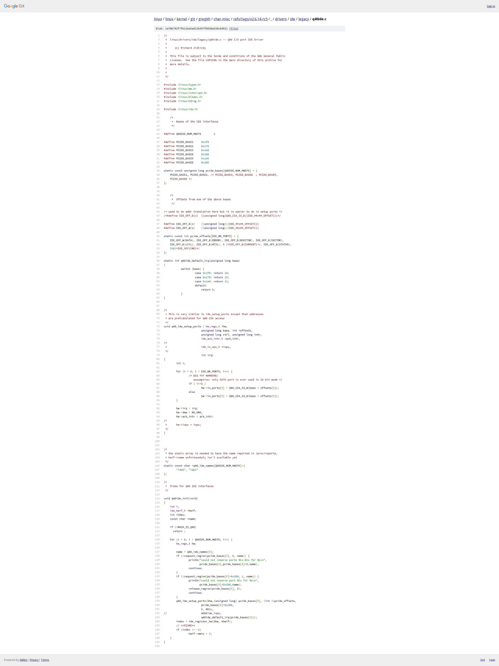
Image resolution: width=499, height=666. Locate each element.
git (192, 19)
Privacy (34, 660)
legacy (303, 19)
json (492, 660)
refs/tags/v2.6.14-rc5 (250, 19)
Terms (45, 660)
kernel (182, 19)
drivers (281, 19)
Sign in (491, 6)
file (234, 28)
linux (158, 19)
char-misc (222, 19)
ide (292, 19)
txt (482, 660)
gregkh (204, 19)
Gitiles (23, 660)
